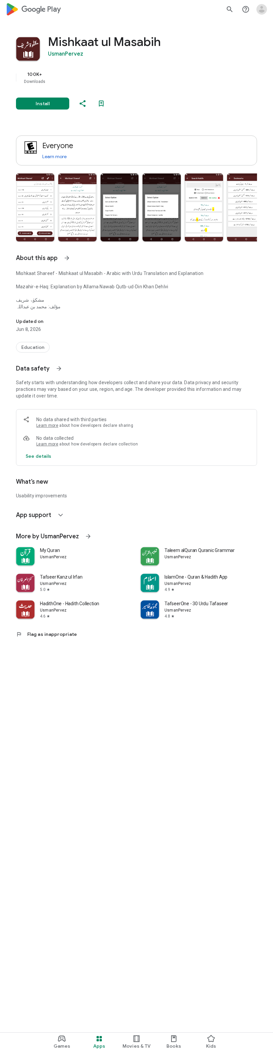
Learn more (54, 156)
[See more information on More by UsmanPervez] (88, 536)
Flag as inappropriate (46, 634)
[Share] (83, 104)
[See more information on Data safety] (59, 369)
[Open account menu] (262, 9)
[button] (35, 207)
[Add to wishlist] (101, 104)
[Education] (33, 347)
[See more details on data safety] (38, 456)
